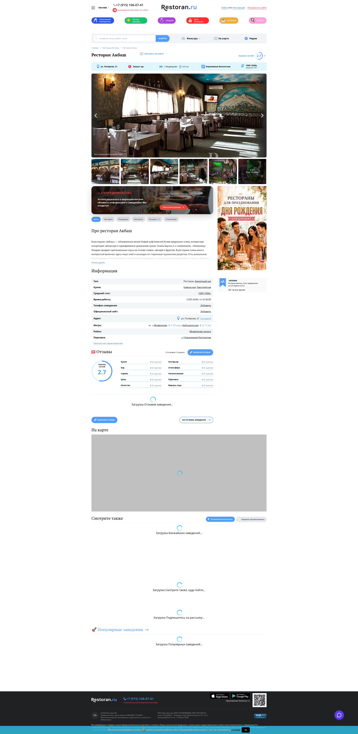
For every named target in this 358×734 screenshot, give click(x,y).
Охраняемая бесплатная (197, 337)
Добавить (206, 305)
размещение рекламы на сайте (132, 10)
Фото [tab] (96, 219)
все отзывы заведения (194, 420)
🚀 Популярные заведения (117, 629)
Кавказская (190, 287)
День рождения (195, 20)
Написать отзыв (201, 352)
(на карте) (205, 318)
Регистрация (239, 8)
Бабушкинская (190, 325)
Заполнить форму (172, 207)
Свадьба (166, 20)
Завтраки (228, 20)
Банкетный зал (203, 281)
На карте (223, 38)
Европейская (204, 287)
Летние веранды (133, 20)
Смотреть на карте (154, 53)
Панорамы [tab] (123, 219)
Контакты (138, 219)
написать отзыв (106, 420)
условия (235, 729)
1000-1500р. (204, 293)
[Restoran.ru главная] (179, 8)
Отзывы (154, 219)
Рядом (253, 38)
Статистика (171, 219)
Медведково (160, 325)
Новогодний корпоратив (102, 20)
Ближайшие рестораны (222, 519)
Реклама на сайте (257, 7)
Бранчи (256, 20)
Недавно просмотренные (252, 519)
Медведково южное (200, 331)
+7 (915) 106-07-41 (140, 698)
